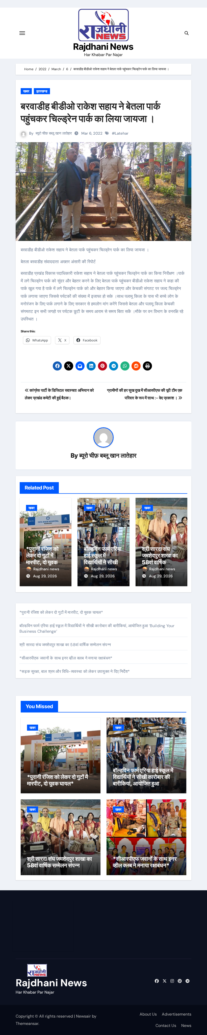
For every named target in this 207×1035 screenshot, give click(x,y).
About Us (148, 1014)
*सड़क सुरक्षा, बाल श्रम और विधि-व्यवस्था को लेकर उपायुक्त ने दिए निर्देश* (74, 671)
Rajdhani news (46, 569)
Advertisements (176, 1014)
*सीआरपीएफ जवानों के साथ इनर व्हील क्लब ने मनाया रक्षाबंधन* (65, 658)
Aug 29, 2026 (45, 576)
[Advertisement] (43, 925)
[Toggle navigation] (22, 33)
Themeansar (27, 1023)
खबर (26, 91)
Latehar (121, 133)
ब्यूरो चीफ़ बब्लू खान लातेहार (54, 133)
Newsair (83, 1016)
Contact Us (166, 1025)
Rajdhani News (103, 46)
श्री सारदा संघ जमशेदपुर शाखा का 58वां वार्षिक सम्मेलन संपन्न (160, 559)
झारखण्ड (41, 91)
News (186, 1025)
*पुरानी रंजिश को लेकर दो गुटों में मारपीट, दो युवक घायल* (42, 559)
